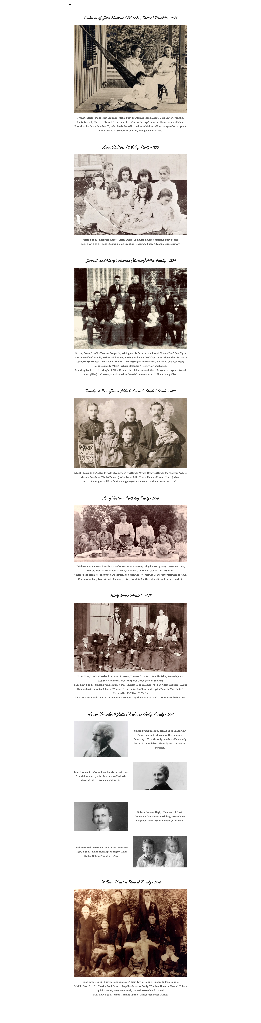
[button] (70, 4)
